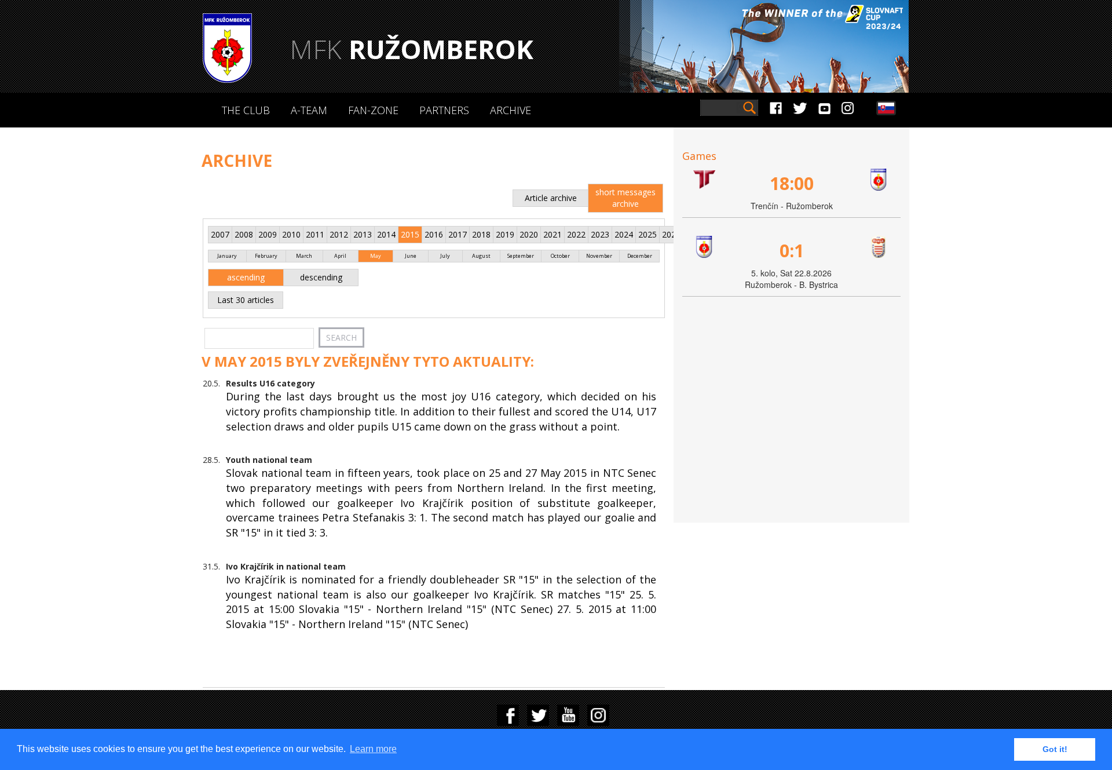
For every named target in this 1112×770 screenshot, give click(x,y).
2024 (623, 234)
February (266, 256)
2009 (267, 234)
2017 (457, 234)
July (445, 256)
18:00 (792, 183)
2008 (244, 234)
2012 (339, 234)
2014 (386, 234)
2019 (505, 234)
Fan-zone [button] (373, 110)
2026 (671, 234)
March (304, 256)
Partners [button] (444, 110)
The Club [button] (246, 110)
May (375, 256)
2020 (529, 234)
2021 (552, 234)
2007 (220, 234)
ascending (246, 277)
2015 (410, 234)
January (227, 256)
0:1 (792, 250)
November (599, 256)
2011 (315, 234)
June (410, 256)
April (340, 256)
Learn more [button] (373, 749)
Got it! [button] (1054, 749)
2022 (576, 234)
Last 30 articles (245, 299)
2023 (600, 234)
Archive (510, 110)
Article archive (551, 197)
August (481, 256)
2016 (434, 234)
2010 (291, 234)
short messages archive (625, 198)
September (520, 256)
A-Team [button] (309, 110)
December (639, 256)
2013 (362, 234)
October (560, 256)
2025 (647, 234)
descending (321, 277)
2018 (481, 234)
